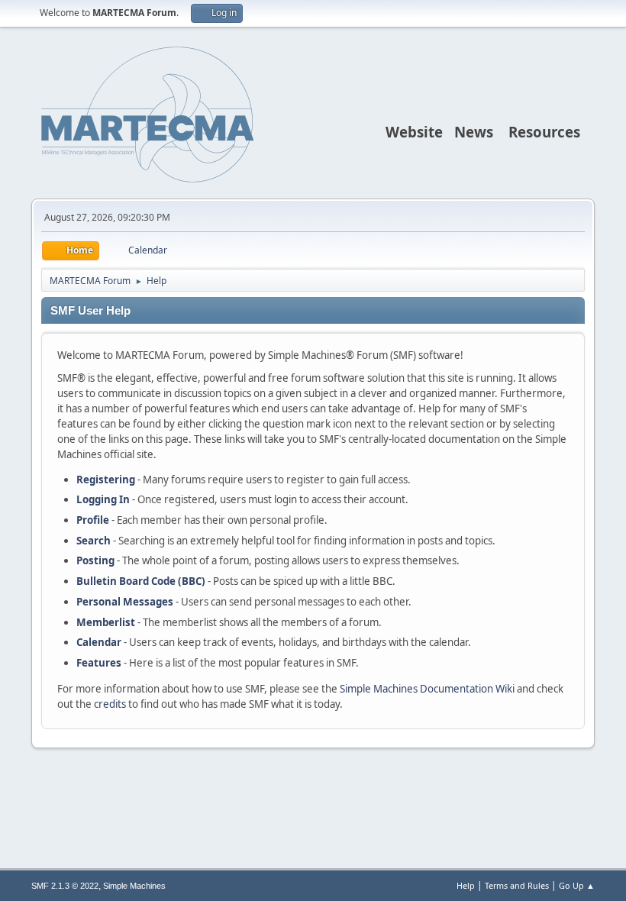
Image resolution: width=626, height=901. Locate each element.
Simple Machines (134, 885)
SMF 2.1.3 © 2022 (64, 885)
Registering (105, 479)
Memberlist (105, 622)
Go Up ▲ (577, 885)
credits (110, 704)
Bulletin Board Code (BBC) (140, 581)
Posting (95, 560)
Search (93, 540)
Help (466, 885)
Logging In (103, 499)
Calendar (98, 642)
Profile (92, 520)
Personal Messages (124, 602)
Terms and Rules (517, 885)
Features (98, 663)
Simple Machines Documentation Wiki (427, 689)
